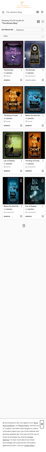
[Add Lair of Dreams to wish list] (21, 171)
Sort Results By (7, 30)
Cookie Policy (29, 445)
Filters (6, 36)
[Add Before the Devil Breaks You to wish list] (42, 125)
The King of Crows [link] (11, 116)
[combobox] (18, 12)
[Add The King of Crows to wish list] (21, 125)
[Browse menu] (42, 12)
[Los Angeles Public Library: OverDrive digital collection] (23, 4)
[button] (38, 22)
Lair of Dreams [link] (9, 161)
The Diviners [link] (8, 70)
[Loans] (38, 12)
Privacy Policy (23, 425)
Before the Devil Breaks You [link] (33, 116)
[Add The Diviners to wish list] (21, 80)
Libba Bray (9, 73)
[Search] (3, 12)
